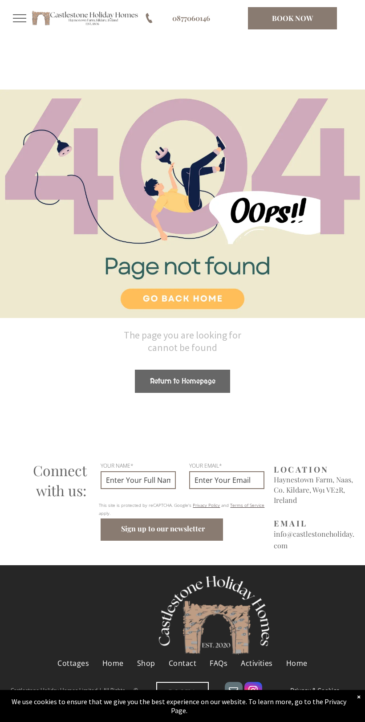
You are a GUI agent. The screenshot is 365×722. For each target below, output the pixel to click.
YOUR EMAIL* (205, 465)
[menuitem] (73, 662)
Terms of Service (247, 505)
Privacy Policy (206, 505)
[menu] (19, 18)
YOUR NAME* (117, 465)
